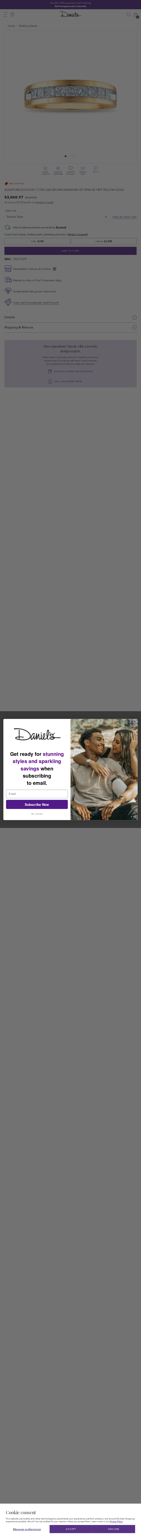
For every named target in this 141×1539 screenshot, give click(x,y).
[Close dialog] (133, 723)
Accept (71, 1529)
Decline (113, 1529)
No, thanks (37, 813)
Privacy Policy (116, 1521)
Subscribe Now (37, 804)
